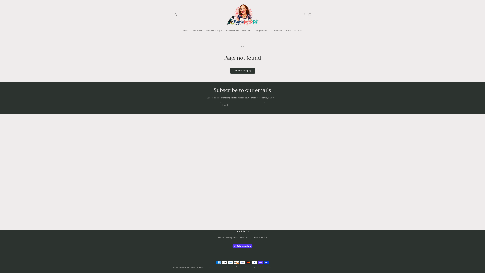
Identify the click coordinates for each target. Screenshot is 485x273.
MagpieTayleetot (184, 267)
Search (221, 238)
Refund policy (211, 267)
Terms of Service (260, 238)
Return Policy (245, 238)
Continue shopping (242, 71)
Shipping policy (250, 267)
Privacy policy (223, 267)
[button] (176, 14)
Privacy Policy (232, 238)
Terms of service (236, 267)
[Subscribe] (262, 105)
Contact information (264, 267)
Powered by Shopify (197, 267)
